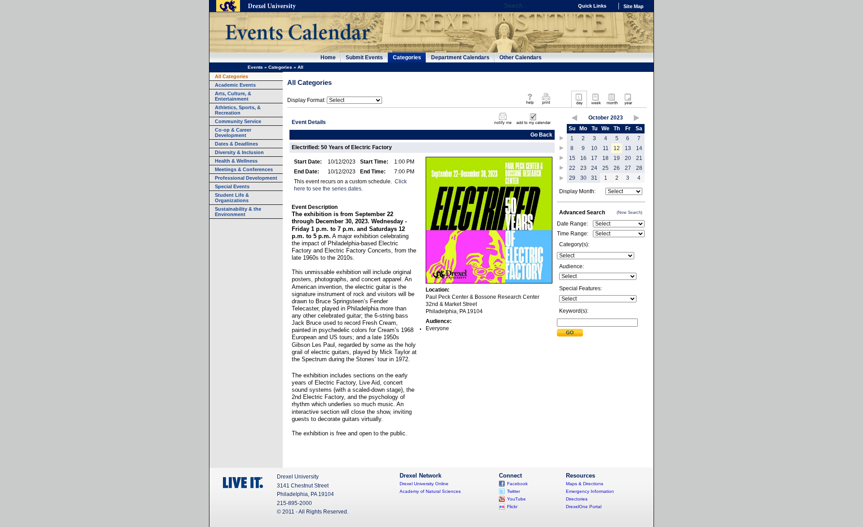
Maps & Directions (584, 483)
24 (594, 168)
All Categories (231, 76)
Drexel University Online (424, 483)
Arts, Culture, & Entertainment (233, 96)
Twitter (513, 491)
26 (617, 168)
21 (639, 158)
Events (255, 67)
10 (594, 148)
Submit (570, 333)
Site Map (633, 6)
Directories (576, 498)
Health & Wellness (236, 161)
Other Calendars (520, 57)
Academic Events (235, 85)
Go (563, 6)
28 (639, 168)
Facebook (517, 483)
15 (572, 158)
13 (628, 148)
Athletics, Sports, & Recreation (238, 110)
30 (583, 178)
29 (572, 178)
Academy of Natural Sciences (430, 491)
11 (606, 148)
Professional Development (246, 178)
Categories (407, 57)
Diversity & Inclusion (239, 152)
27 (628, 168)
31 (594, 178)
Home (328, 57)
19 (617, 158)
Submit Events (364, 57)
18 (605, 158)
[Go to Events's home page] (297, 44)
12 (617, 148)
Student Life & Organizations (232, 197)
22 (572, 168)
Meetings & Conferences (244, 169)
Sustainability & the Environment (238, 211)
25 (605, 168)
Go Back (541, 134)
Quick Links (592, 6)
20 (628, 158)
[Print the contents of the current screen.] (545, 105)
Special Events (232, 186)
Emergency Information (590, 491)
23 (583, 168)
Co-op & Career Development (233, 132)
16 (583, 158)
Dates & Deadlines (236, 143)
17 (594, 158)
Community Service (238, 121)
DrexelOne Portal (583, 506)
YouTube (516, 498)
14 (639, 148)
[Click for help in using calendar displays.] (529, 105)
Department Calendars (460, 57)
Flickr (512, 506)
